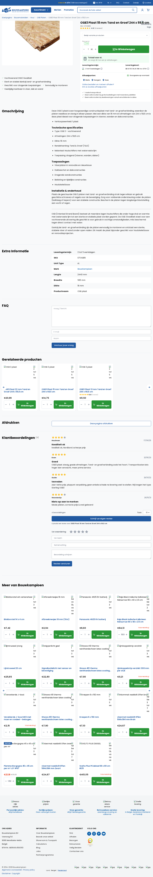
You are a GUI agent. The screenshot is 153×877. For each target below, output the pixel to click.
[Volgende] (149, 387)
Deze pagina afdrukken (101, 423)
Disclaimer (6, 873)
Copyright (16, 873)
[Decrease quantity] (84, 49)
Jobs (38, 851)
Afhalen (72, 837)
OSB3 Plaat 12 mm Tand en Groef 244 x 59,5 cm (95, 390)
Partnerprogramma (45, 855)
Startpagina (7, 17)
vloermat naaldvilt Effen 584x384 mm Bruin (129, 718)
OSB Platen (41, 17)
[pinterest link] (99, 834)
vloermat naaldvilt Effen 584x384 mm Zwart (53, 767)
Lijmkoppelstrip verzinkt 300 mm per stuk (133, 669)
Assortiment (40, 10)
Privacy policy (29, 870)
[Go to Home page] (15, 10)
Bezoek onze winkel (44, 837)
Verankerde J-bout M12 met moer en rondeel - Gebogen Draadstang (17, 718)
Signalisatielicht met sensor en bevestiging (56, 669)
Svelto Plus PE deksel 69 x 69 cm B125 (94, 767)
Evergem (97, 80)
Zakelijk (136, 3)
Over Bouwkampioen (45, 833)
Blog (38, 847)
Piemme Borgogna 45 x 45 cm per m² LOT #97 (18, 767)
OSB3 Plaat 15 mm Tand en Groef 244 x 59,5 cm (58, 390)
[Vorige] (4, 387)
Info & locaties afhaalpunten (94, 87)
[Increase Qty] (6, 404)
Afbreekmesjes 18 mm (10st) (55, 619)
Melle (87, 80)
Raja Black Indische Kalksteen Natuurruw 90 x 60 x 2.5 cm (131, 620)
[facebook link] (89, 834)
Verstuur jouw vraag (64, 345)
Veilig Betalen (75, 847)
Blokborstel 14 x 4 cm (14, 619)
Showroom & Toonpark (46, 840)
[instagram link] (94, 834)
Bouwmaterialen (21, 17)
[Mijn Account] (142, 10)
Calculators (41, 844)
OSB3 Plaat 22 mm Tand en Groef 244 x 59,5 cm (17, 390)
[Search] (133, 9)
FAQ (117, 3)
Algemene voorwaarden (12, 870)
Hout (32, 17)
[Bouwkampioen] (146, 25)
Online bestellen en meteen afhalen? (98, 84)
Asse (107, 80)
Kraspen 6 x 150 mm (89, 717)
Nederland (62, 870)
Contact (126, 3)
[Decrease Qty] (13, 404)
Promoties (69, 10)
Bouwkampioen (85, 269)
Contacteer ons (76, 851)
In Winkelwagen (27, 404)
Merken (57, 10)
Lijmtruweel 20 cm (13, 668)
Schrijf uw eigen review (101, 518)
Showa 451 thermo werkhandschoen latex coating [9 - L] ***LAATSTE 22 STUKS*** (94, 669)
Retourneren (74, 844)
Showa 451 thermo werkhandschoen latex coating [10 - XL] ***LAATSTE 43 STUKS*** (57, 718)
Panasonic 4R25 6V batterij (92, 619)
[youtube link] (104, 834)
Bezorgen (73, 840)
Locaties (148, 3)
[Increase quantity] (95, 49)
